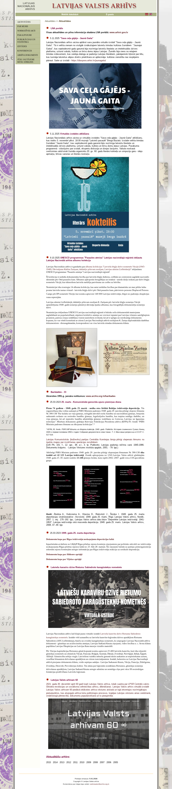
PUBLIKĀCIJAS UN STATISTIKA (26, 40)
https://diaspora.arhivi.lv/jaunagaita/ (88, 60)
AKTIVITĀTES (24, 22)
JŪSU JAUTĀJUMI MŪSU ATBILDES (25, 60)
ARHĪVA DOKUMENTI (27, 55)
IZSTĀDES (22, 46)
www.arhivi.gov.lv (119, 32)
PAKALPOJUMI (24, 35)
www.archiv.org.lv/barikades (100, 396)
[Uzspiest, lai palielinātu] (95, 252)
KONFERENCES (24, 51)
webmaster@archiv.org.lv (99, 784)
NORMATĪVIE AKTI (26, 31)
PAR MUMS (22, 26)
